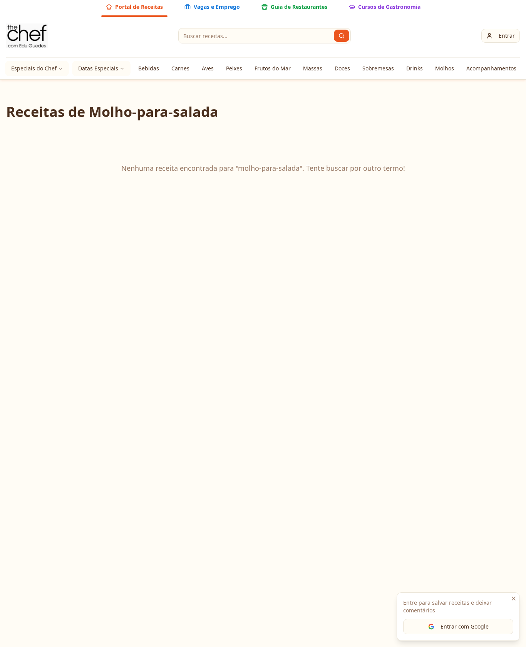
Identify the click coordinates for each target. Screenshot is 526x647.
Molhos (444, 68)
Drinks (414, 68)
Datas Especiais (98, 68)
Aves (208, 68)
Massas (312, 68)
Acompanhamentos (491, 68)
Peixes (234, 68)
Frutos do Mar (273, 68)
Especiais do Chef (34, 68)
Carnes (180, 68)
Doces (342, 68)
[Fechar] (514, 598)
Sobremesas (378, 68)
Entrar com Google (465, 626)
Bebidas (148, 68)
